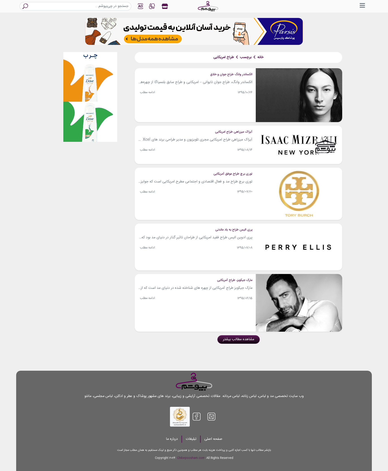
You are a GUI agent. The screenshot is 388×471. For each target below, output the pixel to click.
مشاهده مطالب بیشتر (238, 339)
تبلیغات (191, 439)
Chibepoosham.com (191, 458)
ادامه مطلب (147, 92)
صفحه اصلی (213, 439)
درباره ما (172, 439)
